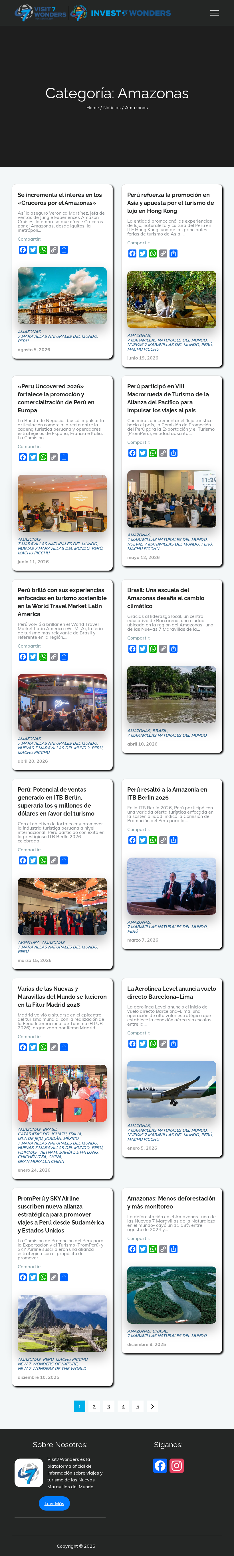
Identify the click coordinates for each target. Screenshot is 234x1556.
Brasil (159, 730)
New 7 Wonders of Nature (47, 1364)
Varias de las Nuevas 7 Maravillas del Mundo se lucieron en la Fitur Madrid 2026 (62, 996)
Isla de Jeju (30, 1138)
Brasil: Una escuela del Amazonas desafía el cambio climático (165, 598)
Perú (23, 340)
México (70, 1138)
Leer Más (54, 1503)
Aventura (28, 942)
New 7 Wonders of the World (52, 1368)
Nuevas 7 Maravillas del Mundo (163, 344)
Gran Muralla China (41, 1161)
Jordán (53, 1138)
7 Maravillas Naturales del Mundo (57, 336)
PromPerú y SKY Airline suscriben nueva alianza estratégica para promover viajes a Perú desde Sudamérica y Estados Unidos (61, 1214)
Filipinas (27, 1152)
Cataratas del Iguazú (42, 1133)
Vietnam (48, 1152)
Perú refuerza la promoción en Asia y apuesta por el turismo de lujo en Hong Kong (170, 202)
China (54, 1156)
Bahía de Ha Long (78, 1152)
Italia (74, 1133)
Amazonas (29, 331)
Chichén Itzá (32, 1156)
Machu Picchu (143, 349)
